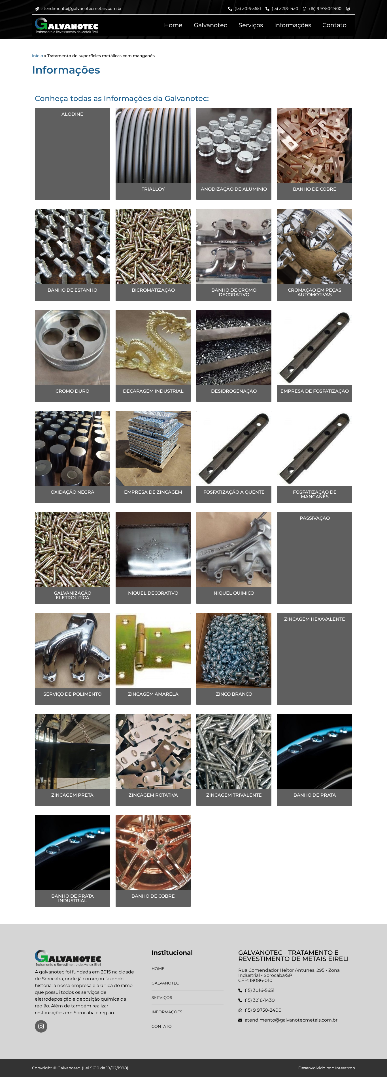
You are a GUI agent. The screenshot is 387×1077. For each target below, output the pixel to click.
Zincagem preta (72, 795)
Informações (292, 25)
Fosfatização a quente (234, 492)
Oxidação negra (72, 492)
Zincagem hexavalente (314, 619)
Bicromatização (153, 290)
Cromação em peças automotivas (314, 292)
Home (173, 25)
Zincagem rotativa (153, 795)
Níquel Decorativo (153, 593)
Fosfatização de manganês (315, 494)
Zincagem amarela (153, 694)
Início (37, 55)
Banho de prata (315, 795)
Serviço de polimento (72, 694)
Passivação (315, 518)
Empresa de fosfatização (314, 391)
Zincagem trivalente (234, 795)
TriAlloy (153, 189)
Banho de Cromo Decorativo (233, 292)
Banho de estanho (72, 290)
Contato (334, 25)
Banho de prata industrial (72, 898)
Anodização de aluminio (234, 189)
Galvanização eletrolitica (72, 595)
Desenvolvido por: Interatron (326, 1067)
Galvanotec (210, 25)
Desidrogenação (234, 391)
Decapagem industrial (153, 391)
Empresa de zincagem (153, 492)
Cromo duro (72, 391)
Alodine (72, 114)
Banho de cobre (314, 189)
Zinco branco (234, 694)
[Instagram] (41, 1026)
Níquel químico (234, 593)
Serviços (251, 25)
